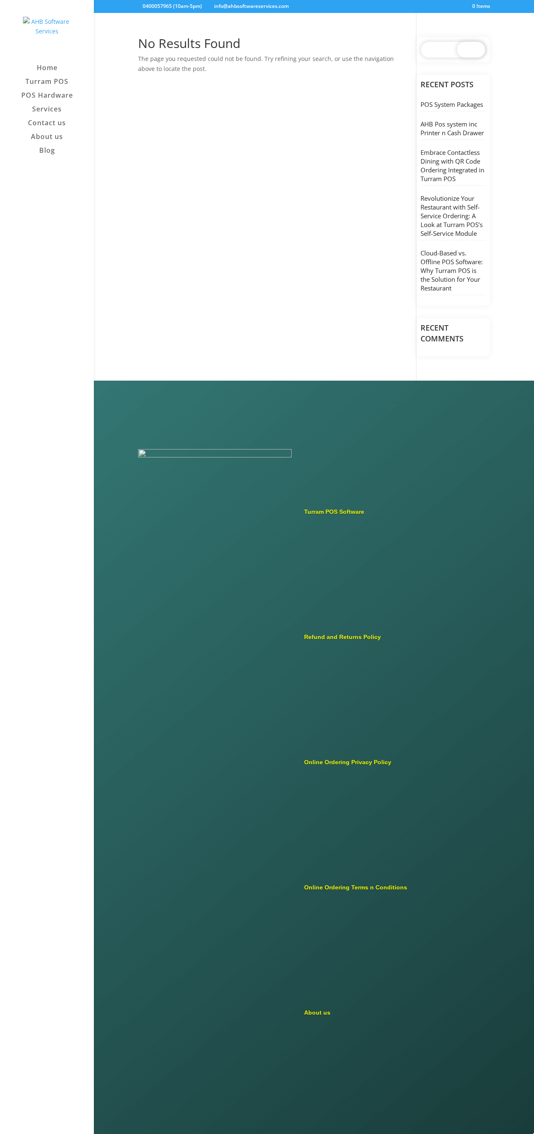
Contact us (47, 123)
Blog (47, 151)
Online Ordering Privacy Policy (347, 762)
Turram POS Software (334, 511)
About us (47, 137)
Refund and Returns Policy (342, 637)
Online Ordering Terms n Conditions (355, 887)
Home (47, 68)
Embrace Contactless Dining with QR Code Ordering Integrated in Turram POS (452, 165)
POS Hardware (47, 96)
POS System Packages (452, 104)
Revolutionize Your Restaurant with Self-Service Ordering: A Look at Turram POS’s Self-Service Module (452, 215)
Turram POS (46, 82)
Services (47, 110)
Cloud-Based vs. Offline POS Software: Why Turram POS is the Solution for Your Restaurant (452, 270)
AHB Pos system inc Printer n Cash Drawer (452, 128)
